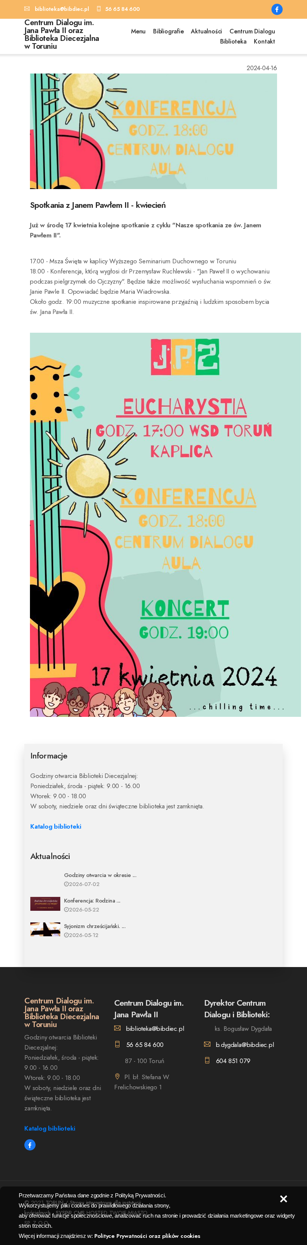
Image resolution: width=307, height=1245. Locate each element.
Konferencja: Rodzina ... (92, 901)
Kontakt (264, 41)
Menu (138, 31)
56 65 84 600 (144, 1044)
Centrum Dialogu (252, 31)
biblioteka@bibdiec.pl (154, 1028)
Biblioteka (233, 41)
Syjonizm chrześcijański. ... (94, 926)
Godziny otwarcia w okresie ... (100, 875)
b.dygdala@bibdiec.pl (244, 1044)
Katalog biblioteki (55, 826)
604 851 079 (232, 1060)
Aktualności (206, 31)
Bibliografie (168, 31)
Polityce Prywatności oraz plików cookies (147, 1236)
